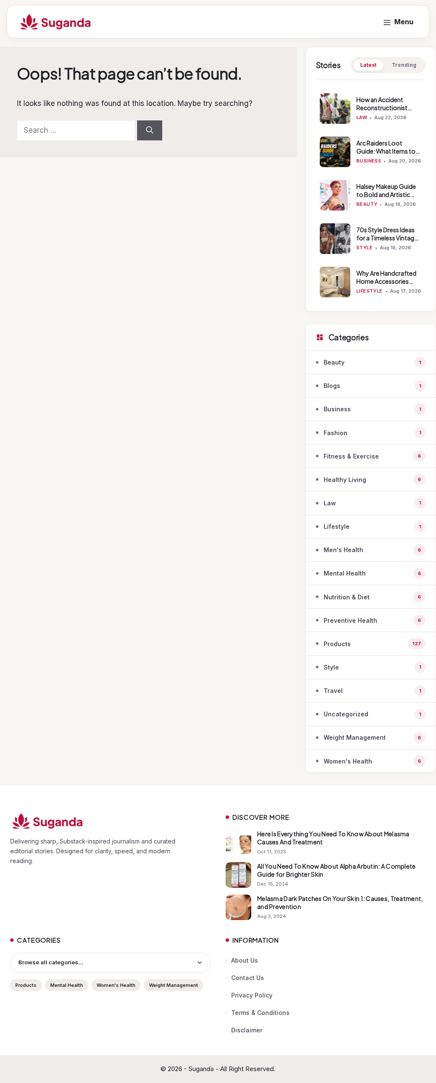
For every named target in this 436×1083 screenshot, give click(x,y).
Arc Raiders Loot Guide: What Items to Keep (386, 151)
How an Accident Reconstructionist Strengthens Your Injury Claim (388, 112)
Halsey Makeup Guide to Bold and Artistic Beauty (386, 194)
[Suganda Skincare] (55, 21)
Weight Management (173, 985)
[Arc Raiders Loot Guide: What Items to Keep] (335, 152)
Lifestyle (369, 291)
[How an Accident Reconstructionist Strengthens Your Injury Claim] (335, 108)
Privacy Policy (251, 995)
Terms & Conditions (260, 1012)
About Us (244, 960)
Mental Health (66, 985)
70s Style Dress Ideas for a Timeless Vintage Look (387, 238)
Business (369, 161)
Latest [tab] (368, 65)
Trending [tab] (404, 65)
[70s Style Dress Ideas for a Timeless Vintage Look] (335, 238)
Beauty (367, 204)
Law (361, 117)
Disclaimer (246, 1030)
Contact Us (247, 977)
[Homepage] (110, 820)
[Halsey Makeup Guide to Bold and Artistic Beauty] (335, 195)
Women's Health (116, 985)
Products (26, 985)
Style (364, 248)
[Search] (149, 130)
